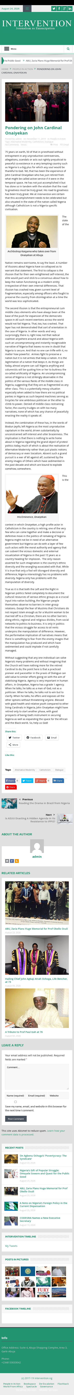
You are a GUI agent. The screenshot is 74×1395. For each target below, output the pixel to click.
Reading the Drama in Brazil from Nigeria (44, 803)
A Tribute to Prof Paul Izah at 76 (24, 1032)
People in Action (58, 138)
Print (55, 144)
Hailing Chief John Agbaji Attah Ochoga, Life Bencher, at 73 (36, 980)
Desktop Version (26, 1390)
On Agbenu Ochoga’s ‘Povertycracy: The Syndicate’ (43, 1157)
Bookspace (30, 1383)
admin (19, 138)
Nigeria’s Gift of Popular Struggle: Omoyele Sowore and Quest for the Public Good (44, 1173)
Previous (27, 799)
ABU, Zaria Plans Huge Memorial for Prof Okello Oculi (36, 60)
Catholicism (38, 141)
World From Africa (13, 1386)
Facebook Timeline (18, 1308)
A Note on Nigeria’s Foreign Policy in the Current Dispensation (43, 1204)
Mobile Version (48, 1390)
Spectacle (31, 1386)
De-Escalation (46, 1383)
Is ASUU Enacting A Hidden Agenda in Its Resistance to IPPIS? (30, 820)
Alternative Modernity (21, 141)
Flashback (63, 1383)
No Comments (12, 144)
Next (49, 814)
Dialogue (49, 141)
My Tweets (11, 1246)
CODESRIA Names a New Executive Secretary (40, 1219)
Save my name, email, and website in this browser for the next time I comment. (35, 1108)
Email (66, 144)
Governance (46, 1386)
